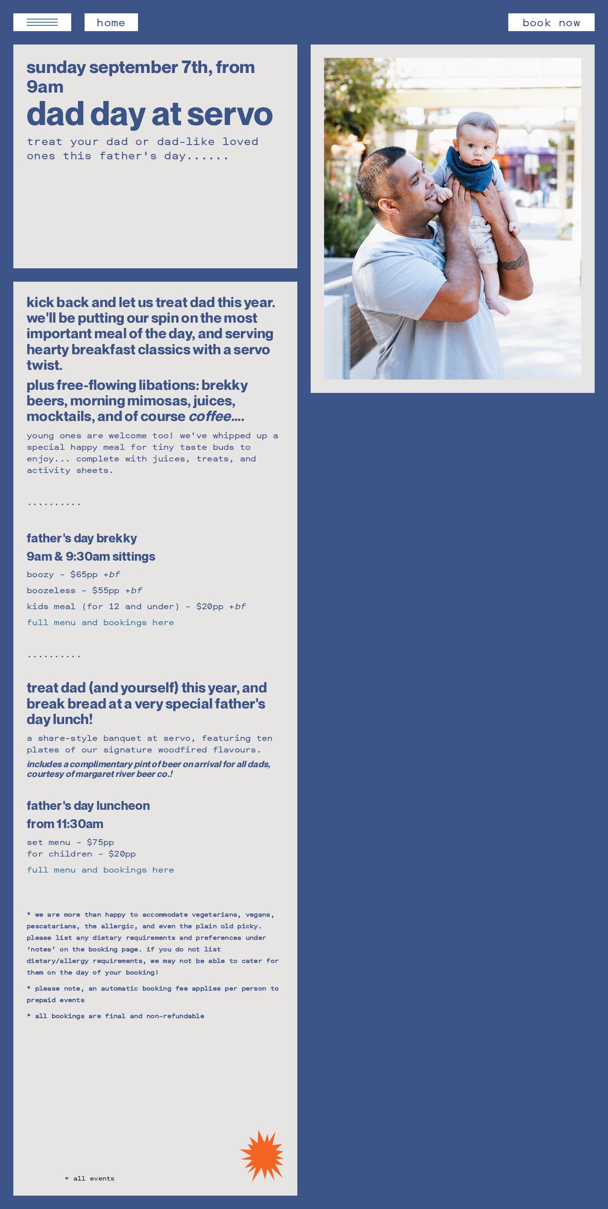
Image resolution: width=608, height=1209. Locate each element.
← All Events (89, 1178)
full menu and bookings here (100, 622)
